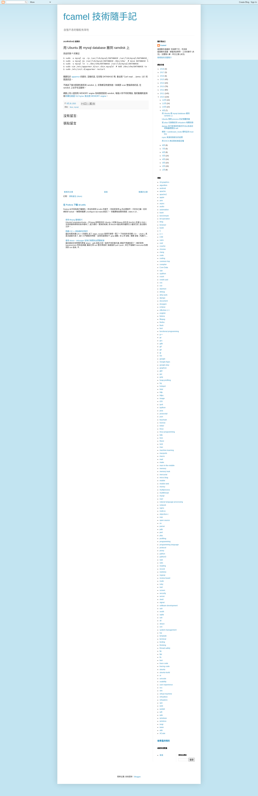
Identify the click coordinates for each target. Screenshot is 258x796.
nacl (161, 499)
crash (162, 277)
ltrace (162, 441)
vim (161, 691)
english (163, 313)
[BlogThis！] (85, 103)
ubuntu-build (165, 672)
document (164, 301)
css (161, 283)
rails (161, 563)
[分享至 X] (88, 103)
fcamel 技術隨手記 (100, 17)
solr (161, 609)
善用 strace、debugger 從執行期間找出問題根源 (85, 241)
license (162, 423)
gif (161, 347)
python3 (163, 557)
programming (165, 541)
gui (161, 374)
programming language (169, 545)
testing (162, 642)
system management (168, 630)
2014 (162, 83)
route (162, 581)
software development (169, 606)
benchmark (164, 216)
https (161, 395)
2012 (162, 90)
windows (163, 718)
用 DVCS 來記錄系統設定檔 (173, 141)
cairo (162, 240)
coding (162, 258)
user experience (166, 685)
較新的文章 (68, 192)
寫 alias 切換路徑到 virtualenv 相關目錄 (177, 123)
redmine (163, 572)
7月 (163, 149)
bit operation (165, 219)
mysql (76, 107)
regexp (162, 575)
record (162, 569)
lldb (161, 435)
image (162, 398)
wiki (161, 715)
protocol (163, 548)
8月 (163, 145)
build (162, 228)
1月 (163, 170)
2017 (162, 72)
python (162, 554)
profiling (163, 538)
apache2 (163, 194)
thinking (163, 645)
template (163, 636)
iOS (161, 401)
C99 (161, 237)
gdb (161, 344)
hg (161, 383)
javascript (163, 414)
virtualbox (164, 697)
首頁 (106, 192)
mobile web (164, 484)
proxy (162, 551)
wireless (163, 721)
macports (163, 453)
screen (162, 590)
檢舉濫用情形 (163, 741)
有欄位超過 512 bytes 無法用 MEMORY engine (85, 96)
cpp (161, 271)
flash (161, 325)
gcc (161, 341)
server (162, 596)
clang (162, 252)
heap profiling (165, 380)
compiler (163, 264)
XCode (162, 733)
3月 (163, 163)
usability (163, 682)
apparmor (76, 77)
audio (162, 206)
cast (161, 243)
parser (162, 526)
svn (161, 627)
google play (164, 365)
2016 (162, 76)
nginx (162, 508)
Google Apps (165, 362)
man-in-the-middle (167, 465)
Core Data (164, 267)
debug (162, 292)
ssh (161, 618)
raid (161, 560)
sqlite (162, 615)
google (162, 359)
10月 (164, 107)
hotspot (163, 386)
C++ (161, 234)
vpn (161, 703)
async (162, 204)
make (162, 462)
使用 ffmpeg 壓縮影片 (74, 220)
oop (161, 517)
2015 (162, 79)
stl (160, 621)
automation (164, 210)
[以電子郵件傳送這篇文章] (82, 103)
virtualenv (164, 700)
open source (165, 520)
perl (161, 532)
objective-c (164, 514)
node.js (163, 511)
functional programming (169, 331)
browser (163, 225)
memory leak (165, 471)
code (162, 255)
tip (161, 651)
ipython (163, 408)
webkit (162, 709)
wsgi (161, 724)
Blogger (137, 777)
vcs (161, 688)
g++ (161, 334)
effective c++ (165, 310)
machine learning (167, 450)
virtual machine (166, 694)
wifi (161, 712)
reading (163, 566)
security (163, 593)
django (162, 298)
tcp (161, 633)
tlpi (161, 654)
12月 (164, 100)
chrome (163, 249)
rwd (161, 587)
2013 (162, 86)
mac (161, 447)
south (162, 612)
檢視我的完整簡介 (164, 58)
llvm (161, 438)
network (163, 505)
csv (161, 286)
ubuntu (162, 669)
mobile (162, 481)
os (161, 523)
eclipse (162, 307)
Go (161, 356)
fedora (162, 316)
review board (165, 578)
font (161, 328)
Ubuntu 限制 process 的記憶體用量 (176, 119)
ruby (161, 584)
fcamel (163, 45)
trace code (164, 663)
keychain (163, 420)
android (163, 188)
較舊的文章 (143, 192)
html (161, 389)
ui (160, 675)
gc (161, 337)
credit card (164, 280)
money (162, 487)
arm (161, 201)
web (161, 706)
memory (163, 468)
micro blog (164, 478)
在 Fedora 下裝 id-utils (74, 205)
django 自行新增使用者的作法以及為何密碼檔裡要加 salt (177, 127)
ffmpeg (162, 319)
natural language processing (171, 502)
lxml (161, 444)
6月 (163, 152)
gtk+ (161, 371)
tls (160, 657)
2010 (162, 97)
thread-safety (165, 648)
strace (162, 624)
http (161, 392)
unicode (163, 679)
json (161, 417)
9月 (163, 110)
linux (71, 107)
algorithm (163, 185)
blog (161, 222)
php (161, 535)
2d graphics (164, 182)
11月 (164, 103)
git (161, 350)
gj (160, 353)
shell (161, 599)
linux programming (167, 432)
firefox (162, 322)
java (161, 411)
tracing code (165, 666)
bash (162, 213)
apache (163, 191)
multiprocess (165, 490)
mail (161, 459)
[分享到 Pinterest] (93, 103)
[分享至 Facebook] (90, 103)
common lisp (165, 261)
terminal (163, 639)
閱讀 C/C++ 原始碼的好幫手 (77, 231)
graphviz (163, 368)
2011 (162, 93)
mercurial (163, 475)
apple (162, 197)
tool (161, 660)
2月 (163, 166)
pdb (161, 529)
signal (162, 602)
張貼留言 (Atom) (75, 196)
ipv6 (161, 405)
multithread (164, 493)
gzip (161, 377)
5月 (163, 156)
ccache (162, 246)
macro (162, 456)
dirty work (163, 295)
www (162, 727)
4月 (163, 159)
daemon (163, 289)
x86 (161, 730)
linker (162, 426)
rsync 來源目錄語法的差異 (172, 137)
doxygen (163, 304)
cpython (163, 274)
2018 (162, 69)
